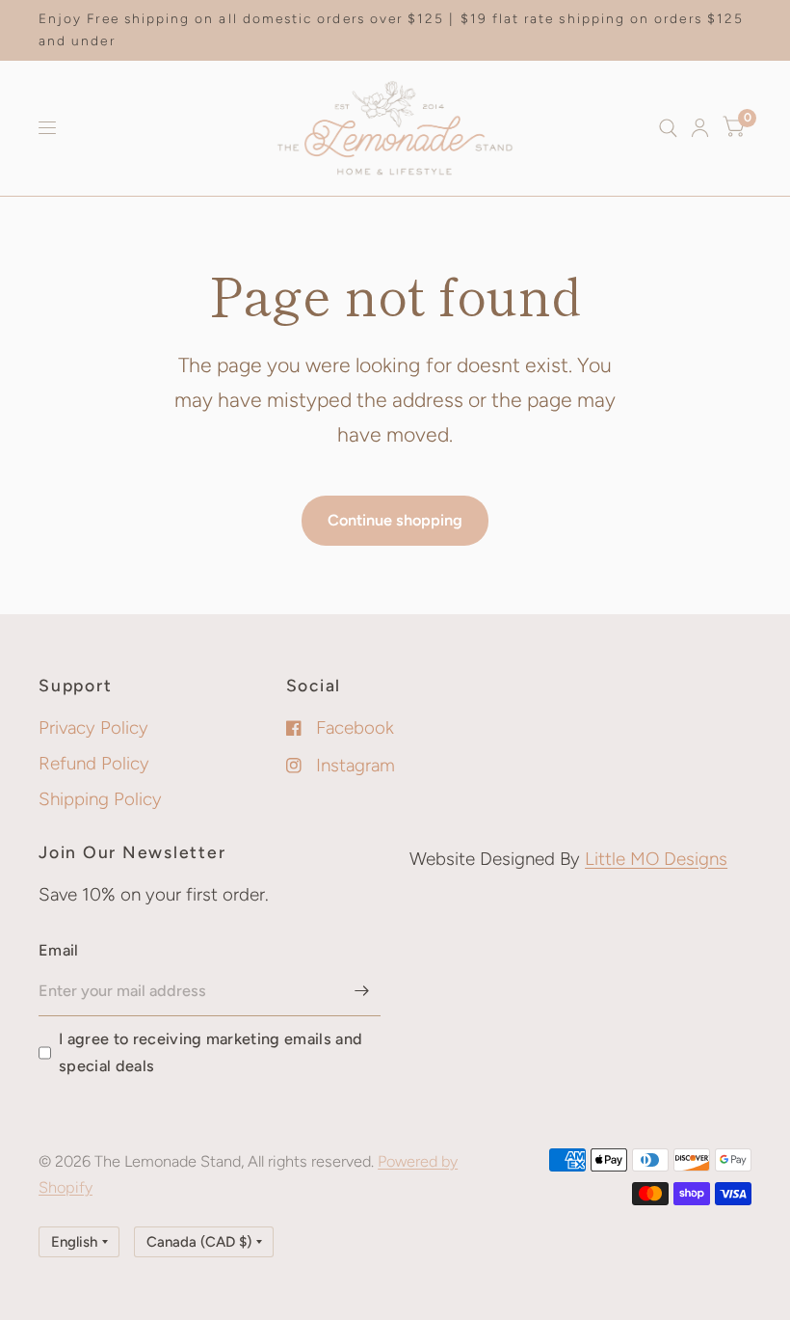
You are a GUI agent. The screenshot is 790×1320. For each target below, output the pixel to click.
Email (59, 950)
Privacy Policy (93, 727)
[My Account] (700, 128)
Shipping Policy (100, 799)
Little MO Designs (656, 859)
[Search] (668, 128)
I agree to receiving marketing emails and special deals (210, 1052)
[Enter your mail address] (361, 991)
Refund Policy (94, 763)
